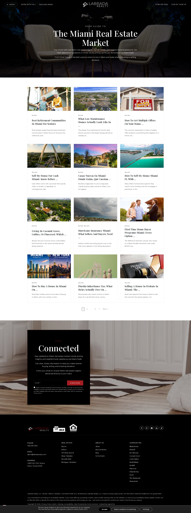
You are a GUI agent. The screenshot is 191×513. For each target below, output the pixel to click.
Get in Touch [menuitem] (100, 456)
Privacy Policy (38, 393)
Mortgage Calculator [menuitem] (68, 462)
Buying (34, 115)
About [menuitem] (98, 446)
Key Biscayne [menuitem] (134, 453)
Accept (104, 509)
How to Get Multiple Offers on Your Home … (140, 122)
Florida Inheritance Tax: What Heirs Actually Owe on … (95, 288)
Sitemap (61, 504)
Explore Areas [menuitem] (46, 4)
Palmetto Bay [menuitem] (134, 472)
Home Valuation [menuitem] (67, 456)
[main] (95, 207)
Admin (54, 504)
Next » (105, 309)
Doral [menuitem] (132, 475)
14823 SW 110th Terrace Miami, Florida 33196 (36, 464)
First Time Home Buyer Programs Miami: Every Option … (138, 233)
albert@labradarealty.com (36, 454)
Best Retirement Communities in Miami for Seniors (49, 122)
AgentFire (111, 504)
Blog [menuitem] (97, 453)
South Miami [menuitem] (134, 462)
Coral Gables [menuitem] (134, 459)
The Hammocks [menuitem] (135, 478)
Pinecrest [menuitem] (133, 468)
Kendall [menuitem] (132, 465)
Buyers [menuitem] (63, 446)
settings (41, 511)
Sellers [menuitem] (64, 450)
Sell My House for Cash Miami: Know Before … (45, 177)
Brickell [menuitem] (132, 450)
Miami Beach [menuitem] (134, 446)
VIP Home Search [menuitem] (67, 453)
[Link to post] (49, 99)
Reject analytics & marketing (125, 509)
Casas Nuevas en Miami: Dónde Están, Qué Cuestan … (94, 177)
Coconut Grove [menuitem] (135, 456)
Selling (127, 115)
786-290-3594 (162, 4)
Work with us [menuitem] (27, 4)
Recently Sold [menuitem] (66, 459)
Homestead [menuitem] (134, 481)
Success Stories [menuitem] (101, 450)
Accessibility (68, 504)
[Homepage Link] (95, 4)
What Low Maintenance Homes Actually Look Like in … (94, 122)
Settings (146, 509)
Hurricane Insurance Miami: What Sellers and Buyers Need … (95, 234)
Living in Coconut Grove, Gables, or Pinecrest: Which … (49, 232)
